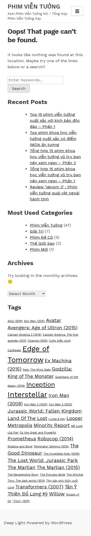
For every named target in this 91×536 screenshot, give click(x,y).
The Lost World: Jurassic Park (43, 460)
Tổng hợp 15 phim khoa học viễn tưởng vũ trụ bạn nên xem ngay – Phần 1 (55, 174)
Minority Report (52, 425)
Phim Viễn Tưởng (46, 225)
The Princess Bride (52, 474)
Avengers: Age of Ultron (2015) (43, 328)
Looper (74, 418)
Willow (57, 494)
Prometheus (22, 439)
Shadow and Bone (20, 446)
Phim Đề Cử (41, 237)
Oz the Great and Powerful (38, 432)
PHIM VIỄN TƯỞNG (34, 6)
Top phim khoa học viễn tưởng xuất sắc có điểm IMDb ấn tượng (53, 138)
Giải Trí (36, 231)
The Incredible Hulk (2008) (61, 453)
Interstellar (27, 394)
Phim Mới (39, 249)
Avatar (53, 320)
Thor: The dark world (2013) (26, 480)
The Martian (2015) (58, 467)
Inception (40, 384)
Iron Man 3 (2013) (60, 404)
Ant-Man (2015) (34, 321)
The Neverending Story (23, 474)
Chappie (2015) (38, 340)
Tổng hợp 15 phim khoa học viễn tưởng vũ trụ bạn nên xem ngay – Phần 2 (55, 156)
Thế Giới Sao (42, 243)
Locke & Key (57, 419)
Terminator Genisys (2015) (51, 446)
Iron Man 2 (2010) (36, 404)
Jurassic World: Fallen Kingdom (45, 411)
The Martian (21, 467)
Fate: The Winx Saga (37, 369)
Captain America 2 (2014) (24, 334)
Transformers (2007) (39, 487)
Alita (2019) (15, 321)
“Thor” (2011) (21, 501)
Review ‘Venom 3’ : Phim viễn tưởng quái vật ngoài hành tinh (54, 193)
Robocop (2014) (55, 439)
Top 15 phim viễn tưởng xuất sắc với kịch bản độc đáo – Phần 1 (55, 120)
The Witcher (74, 474)
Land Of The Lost (27, 418)
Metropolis (20, 425)
